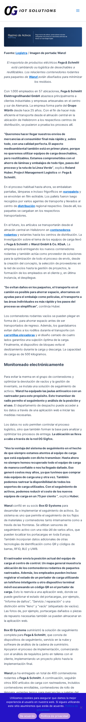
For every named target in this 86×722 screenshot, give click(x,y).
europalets (71, 191)
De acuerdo (27, 716)
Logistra (21, 53)
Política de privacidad (54, 716)
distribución (26, 206)
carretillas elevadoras (19, 335)
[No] (81, 707)
